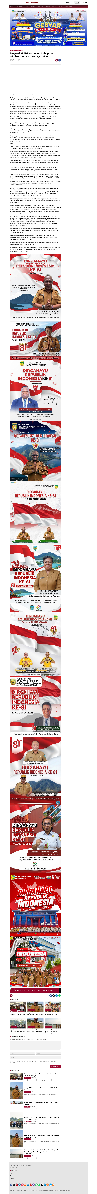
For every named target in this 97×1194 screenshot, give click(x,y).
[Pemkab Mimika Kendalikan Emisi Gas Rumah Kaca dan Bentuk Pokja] (18, 1007)
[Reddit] (25, 1184)
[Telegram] (56, 995)
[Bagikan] (59, 60)
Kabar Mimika (20, 50)
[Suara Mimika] (36, 2)
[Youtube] (31, 1184)
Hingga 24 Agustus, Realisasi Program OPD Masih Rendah (35, 1013)
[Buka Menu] (86, 2)
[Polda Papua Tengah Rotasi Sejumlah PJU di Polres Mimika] (53, 1007)
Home (11, 1176)
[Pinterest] (17, 1184)
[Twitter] (53, 995)
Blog (11, 1173)
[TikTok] (42, 1184)
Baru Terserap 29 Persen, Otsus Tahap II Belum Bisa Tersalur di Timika (34, 1031)
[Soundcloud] (47, 1184)
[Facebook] (50, 995)
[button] (78, 2)
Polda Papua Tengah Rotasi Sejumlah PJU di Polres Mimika (52, 1014)
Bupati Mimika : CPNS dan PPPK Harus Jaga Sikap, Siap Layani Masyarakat (17, 1031)
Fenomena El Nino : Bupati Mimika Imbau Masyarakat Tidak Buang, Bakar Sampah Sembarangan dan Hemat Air (52, 1031)
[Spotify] (36, 1184)
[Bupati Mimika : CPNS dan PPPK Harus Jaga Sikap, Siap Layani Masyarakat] (18, 1023)
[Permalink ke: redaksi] (11, 60)
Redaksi (12, 1178)
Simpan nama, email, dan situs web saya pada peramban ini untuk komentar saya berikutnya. (34, 1061)
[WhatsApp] (59, 995)
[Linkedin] (28, 1184)
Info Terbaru (12, 50)
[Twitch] (33, 1184)
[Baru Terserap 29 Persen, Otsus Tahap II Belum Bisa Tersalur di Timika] (35, 1023)
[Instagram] (22, 1184)
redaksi (15, 59)
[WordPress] (19, 1184)
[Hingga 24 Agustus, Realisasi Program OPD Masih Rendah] (35, 1007)
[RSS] (53, 1184)
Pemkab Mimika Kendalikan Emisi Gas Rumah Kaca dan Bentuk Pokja (17, 1014)
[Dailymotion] (50, 1184)
